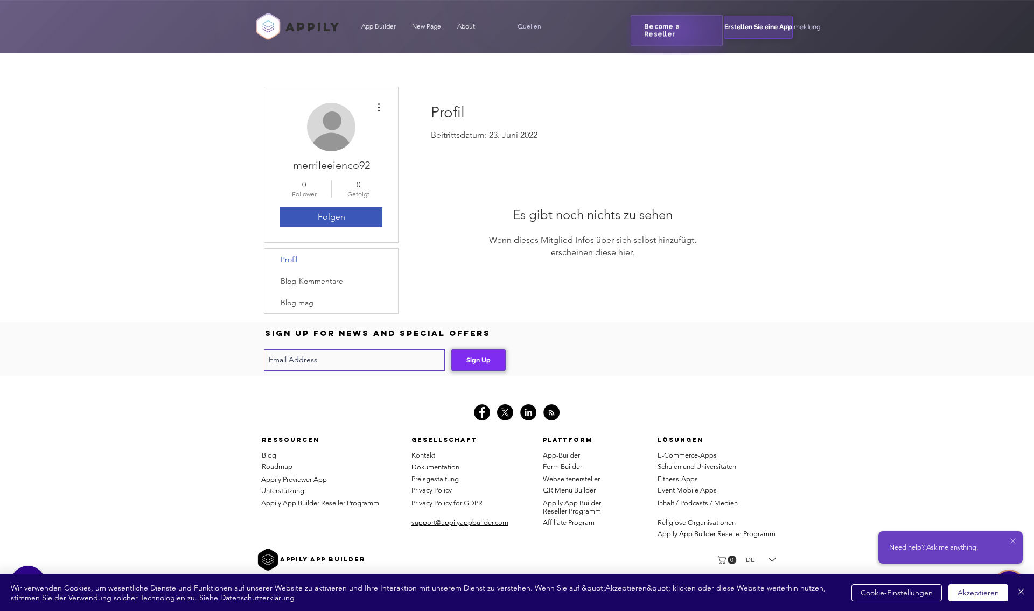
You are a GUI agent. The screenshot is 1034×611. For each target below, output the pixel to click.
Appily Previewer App (294, 479)
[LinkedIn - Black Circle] (528, 412)
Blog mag (297, 302)
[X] (505, 412)
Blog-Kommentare (312, 281)
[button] (529, 26)
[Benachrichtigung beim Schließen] (1013, 541)
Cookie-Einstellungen (897, 593)
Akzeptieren (978, 593)
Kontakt (423, 455)
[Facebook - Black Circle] (482, 412)
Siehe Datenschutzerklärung (247, 597)
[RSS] (551, 412)
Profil (289, 259)
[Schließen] (1021, 592)
